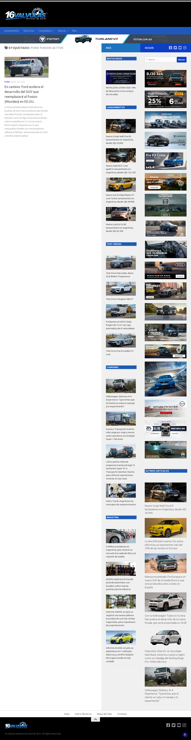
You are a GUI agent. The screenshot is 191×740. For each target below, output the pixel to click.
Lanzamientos (11, 30)
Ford (7, 82)
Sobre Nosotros (83, 714)
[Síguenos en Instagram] (185, 48)
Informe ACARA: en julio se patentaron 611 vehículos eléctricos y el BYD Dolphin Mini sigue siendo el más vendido (120, 655)
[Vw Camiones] (166, 319)
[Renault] (166, 357)
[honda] (166, 236)
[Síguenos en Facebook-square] (170, 48)
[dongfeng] (166, 127)
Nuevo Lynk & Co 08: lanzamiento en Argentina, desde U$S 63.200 (119, 227)
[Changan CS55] (166, 148)
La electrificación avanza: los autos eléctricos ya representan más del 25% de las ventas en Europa (164, 545)
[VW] (166, 189)
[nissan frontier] (166, 416)
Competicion (45, 30)
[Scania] (166, 257)
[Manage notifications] (184, 734)
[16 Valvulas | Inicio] (26, 14)
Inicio (66, 714)
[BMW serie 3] (166, 395)
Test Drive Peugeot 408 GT (119, 299)
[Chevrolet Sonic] (166, 299)
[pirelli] (166, 107)
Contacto (122, 714)
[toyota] (166, 340)
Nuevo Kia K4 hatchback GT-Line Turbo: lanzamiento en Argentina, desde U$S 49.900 (120, 198)
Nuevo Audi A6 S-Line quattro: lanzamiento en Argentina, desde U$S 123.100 (120, 169)
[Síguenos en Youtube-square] (180, 48)
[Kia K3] (166, 169)
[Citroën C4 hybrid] (166, 457)
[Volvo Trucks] (166, 437)
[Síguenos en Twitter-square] (175, 48)
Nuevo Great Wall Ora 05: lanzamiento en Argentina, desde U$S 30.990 (165, 509)
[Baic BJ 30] (166, 86)
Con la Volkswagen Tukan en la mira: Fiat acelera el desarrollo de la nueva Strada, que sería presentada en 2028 (166, 619)
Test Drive (28, 30)
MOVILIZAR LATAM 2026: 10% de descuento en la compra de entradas (121, 91)
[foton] (95, 38)
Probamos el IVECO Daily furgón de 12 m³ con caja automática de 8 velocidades (120, 325)
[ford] (166, 215)
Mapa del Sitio (104, 714)
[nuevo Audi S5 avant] (166, 278)
